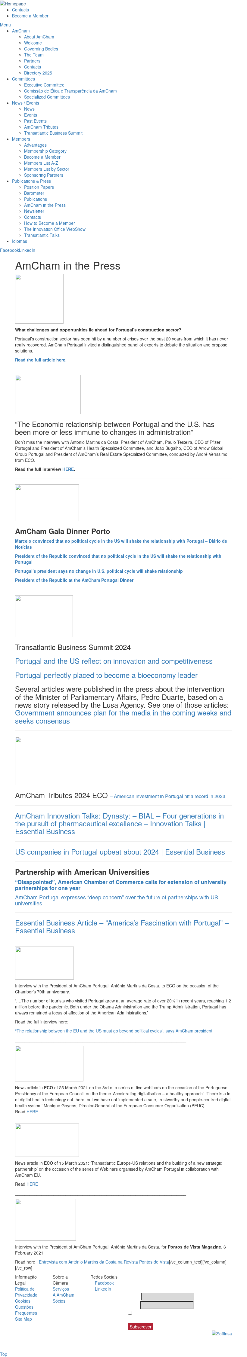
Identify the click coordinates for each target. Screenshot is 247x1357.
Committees (23, 79)
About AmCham (39, 37)
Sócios (59, 1301)
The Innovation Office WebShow (55, 229)
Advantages (35, 145)
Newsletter (34, 211)
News (29, 109)
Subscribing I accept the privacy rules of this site (177, 1316)
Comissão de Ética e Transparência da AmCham (70, 91)
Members (21, 139)
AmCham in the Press (45, 205)
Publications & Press (31, 181)
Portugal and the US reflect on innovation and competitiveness (114, 660)
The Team (34, 55)
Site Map (23, 1319)
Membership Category (45, 151)
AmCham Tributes (41, 127)
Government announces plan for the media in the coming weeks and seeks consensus (123, 716)
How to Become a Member (49, 223)
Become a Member (30, 16)
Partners (32, 61)
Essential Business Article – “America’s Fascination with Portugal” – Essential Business (122, 926)
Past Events (35, 121)
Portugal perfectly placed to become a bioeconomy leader (106, 674)
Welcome (33, 43)
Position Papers (39, 187)
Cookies (22, 1301)
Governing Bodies (41, 49)
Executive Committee (44, 85)
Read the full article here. (41, 360)
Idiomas (19, 241)
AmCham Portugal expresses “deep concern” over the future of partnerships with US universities (116, 900)
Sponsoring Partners (43, 175)
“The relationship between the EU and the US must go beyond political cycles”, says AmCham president (113, 1031)
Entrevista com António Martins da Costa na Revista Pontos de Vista (104, 1262)
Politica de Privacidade (26, 1292)
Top (3, 1354)
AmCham (21, 31)
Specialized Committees (47, 97)
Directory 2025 (38, 73)
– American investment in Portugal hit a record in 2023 (167, 796)
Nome (134, 1297)
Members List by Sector (47, 169)
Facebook (9, 250)
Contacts (20, 10)
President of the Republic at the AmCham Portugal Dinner (74, 580)
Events (30, 115)
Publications (35, 199)
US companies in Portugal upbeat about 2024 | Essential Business (120, 851)
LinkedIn (27, 250)
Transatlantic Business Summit (53, 133)
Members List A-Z (41, 163)
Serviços (61, 1289)
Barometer (34, 193)
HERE (68, 469)
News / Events (25, 103)
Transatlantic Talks (42, 235)
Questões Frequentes (26, 1310)
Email (133, 1305)
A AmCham (63, 1295)
